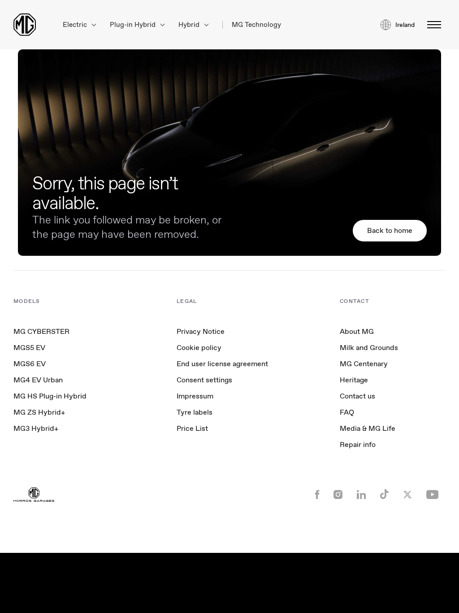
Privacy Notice (201, 331)
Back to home (389, 230)
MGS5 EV (29, 347)
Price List (192, 428)
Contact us (357, 396)
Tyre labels (194, 412)
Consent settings (204, 380)
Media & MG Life (367, 428)
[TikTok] (384, 495)
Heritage (354, 380)
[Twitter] (407, 495)
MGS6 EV (29, 363)
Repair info (358, 444)
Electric (76, 25)
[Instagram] (338, 495)
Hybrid (189, 25)
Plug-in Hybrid (133, 25)
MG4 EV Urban (38, 380)
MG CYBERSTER (41, 331)
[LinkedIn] (361, 495)
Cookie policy (199, 347)
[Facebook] (317, 495)
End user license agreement (222, 363)
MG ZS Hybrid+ (39, 412)
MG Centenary (364, 363)
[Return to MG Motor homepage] (24, 24)
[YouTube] (432, 495)
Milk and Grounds (369, 347)
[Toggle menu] (431, 25)
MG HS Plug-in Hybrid (50, 396)
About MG (357, 331)
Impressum (195, 396)
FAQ (347, 412)
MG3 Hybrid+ (35, 428)
